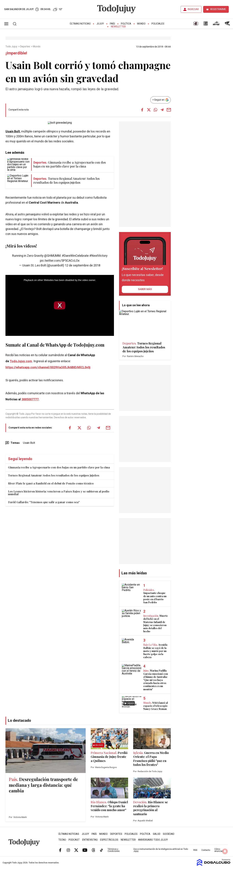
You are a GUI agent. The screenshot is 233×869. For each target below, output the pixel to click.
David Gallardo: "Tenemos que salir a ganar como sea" (44, 502)
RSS (195, 850)
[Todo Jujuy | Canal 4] (195, 25)
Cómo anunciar (218, 850)
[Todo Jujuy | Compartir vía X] (149, 110)
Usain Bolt (12, 131)
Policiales (157, 24)
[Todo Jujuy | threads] (93, 849)
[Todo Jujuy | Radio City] (205, 25)
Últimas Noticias (80, 24)
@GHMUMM (52, 255)
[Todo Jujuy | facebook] (60, 849)
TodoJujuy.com (21, 361)
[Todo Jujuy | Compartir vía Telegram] (162, 110)
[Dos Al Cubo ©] (213, 865)
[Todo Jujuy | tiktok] (101, 849)
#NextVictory (98, 255)
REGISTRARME (218, 9)
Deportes (25, 46)
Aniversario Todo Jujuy (153, 840)
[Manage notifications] (225, 851)
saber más (145, 289)
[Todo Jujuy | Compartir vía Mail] (169, 110)
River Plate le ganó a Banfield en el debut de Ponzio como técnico (51, 483)
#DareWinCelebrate (75, 255)
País (112, 24)
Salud (156, 834)
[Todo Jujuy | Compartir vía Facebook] (142, 110)
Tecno (62, 840)
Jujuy (100, 24)
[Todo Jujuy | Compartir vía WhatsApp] (155, 110)
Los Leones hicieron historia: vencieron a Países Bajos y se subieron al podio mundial (58, 493)
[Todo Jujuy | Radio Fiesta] (228, 25)
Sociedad (168, 834)
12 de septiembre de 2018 (82, 265)
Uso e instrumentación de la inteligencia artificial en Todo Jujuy (160, 850)
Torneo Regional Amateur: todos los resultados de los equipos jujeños (53, 475)
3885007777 (30, 399)
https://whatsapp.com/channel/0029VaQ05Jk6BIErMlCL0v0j (47, 367)
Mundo (141, 24)
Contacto (205, 850)
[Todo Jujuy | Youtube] (84, 849)
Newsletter (118, 26)
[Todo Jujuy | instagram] (68, 849)
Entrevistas (90, 840)
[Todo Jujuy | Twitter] (76, 849)
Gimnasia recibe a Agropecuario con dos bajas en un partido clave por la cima (59, 467)
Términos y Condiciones (114, 850)
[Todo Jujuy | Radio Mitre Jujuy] (216, 25)
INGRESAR (193, 9)
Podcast (74, 840)
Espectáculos (109, 840)
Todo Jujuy (11, 46)
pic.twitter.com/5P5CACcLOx (59, 260)
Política (126, 24)
